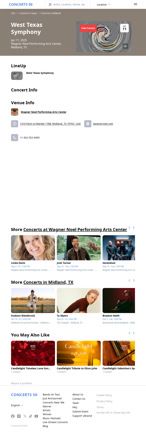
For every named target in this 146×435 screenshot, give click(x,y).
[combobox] (103, 4)
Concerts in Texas (28, 13)
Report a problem (21, 383)
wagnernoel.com (103, 123)
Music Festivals (52, 418)
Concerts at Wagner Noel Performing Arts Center (75, 229)
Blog (45, 426)
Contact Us (78, 398)
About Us (77, 394)
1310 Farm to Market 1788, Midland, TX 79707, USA (50, 123)
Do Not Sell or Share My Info (113, 412)
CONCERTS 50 (20, 4)
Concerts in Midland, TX (48, 282)
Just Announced (52, 398)
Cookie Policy (104, 395)
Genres (47, 406)
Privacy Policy (104, 401)
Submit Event (80, 411)
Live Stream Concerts (55, 422)
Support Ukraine (82, 415)
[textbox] (17, 405)
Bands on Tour (51, 394)
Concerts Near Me (53, 402)
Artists (46, 410)
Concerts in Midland (51, 13)
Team (75, 403)
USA (13, 13)
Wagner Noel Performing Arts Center (43, 112)
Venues (47, 414)
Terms (100, 407)
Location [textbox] (102, 4)
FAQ (74, 407)
